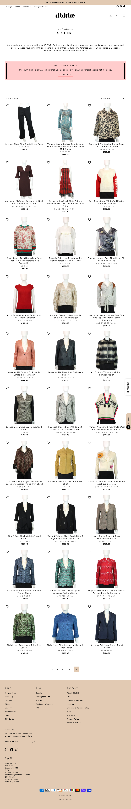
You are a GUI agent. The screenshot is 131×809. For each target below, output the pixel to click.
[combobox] (40, 414)
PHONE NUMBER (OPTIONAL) (46, 408)
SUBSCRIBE (65, 432)
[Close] (97, 374)
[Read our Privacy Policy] (94, 425)
